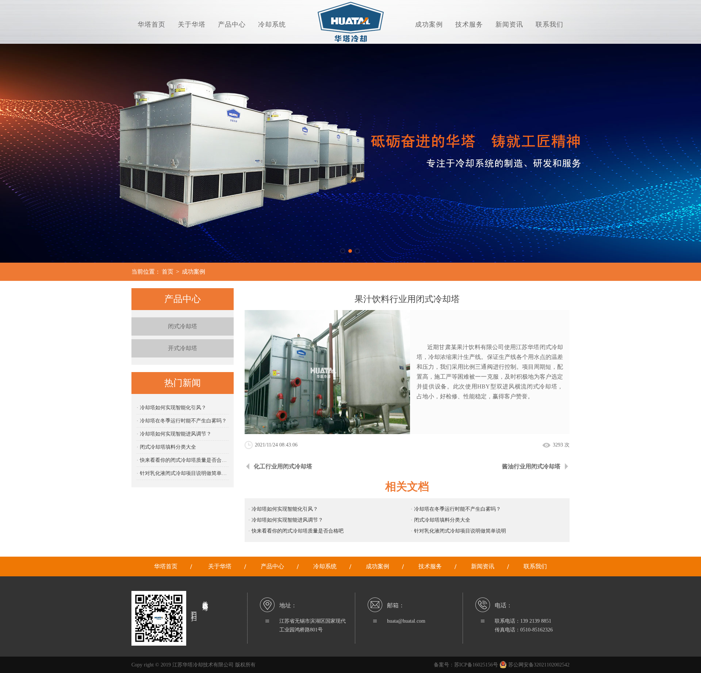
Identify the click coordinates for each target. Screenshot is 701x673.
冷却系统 (272, 24)
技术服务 (469, 24)
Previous (13, 153)
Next (688, 153)
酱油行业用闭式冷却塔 (531, 466)
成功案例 (429, 24)
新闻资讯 (509, 24)
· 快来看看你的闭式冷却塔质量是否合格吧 (183, 460)
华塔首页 (151, 24)
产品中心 (232, 24)
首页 (167, 271)
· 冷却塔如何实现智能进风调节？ (174, 434)
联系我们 (549, 24)
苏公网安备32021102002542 (538, 665)
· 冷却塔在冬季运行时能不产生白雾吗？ (182, 420)
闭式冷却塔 (182, 326)
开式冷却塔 (182, 348)
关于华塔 (192, 24)
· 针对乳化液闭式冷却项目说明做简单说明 (183, 473)
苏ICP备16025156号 (476, 665)
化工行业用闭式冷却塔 (283, 466)
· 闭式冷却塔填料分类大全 (166, 447)
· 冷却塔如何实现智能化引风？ (171, 407)
